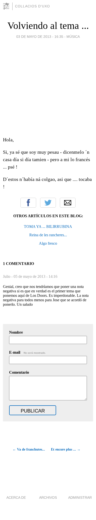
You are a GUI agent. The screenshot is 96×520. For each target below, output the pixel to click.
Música (73, 37)
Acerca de (16, 497)
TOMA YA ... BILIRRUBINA (48, 226)
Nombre (16, 332)
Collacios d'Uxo (32, 6)
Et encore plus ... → (65, 449)
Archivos (48, 497)
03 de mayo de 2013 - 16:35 (39, 37)
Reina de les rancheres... (48, 235)
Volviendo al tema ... (48, 25)
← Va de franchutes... (29, 449)
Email (68, 203)
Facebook (28, 203)
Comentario (19, 372)
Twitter (48, 203)
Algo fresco (48, 243)
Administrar (80, 497)
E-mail (27, 352)
